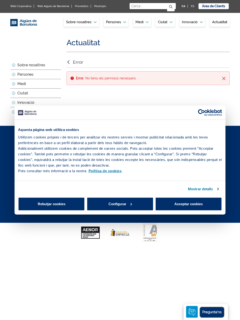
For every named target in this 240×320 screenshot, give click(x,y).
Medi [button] (139, 22)
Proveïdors (81, 6)
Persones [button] (113, 22)
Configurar (117, 204)
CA (183, 6)
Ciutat (22, 93)
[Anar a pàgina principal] (23, 23)
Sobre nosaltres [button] (78, 22)
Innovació (190, 22)
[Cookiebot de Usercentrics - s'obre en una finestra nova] (201, 112)
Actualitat (219, 22)
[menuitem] (81, 22)
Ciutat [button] (162, 22)
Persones (25, 74)
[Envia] (170, 7)
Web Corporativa (20, 6)
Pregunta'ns (211, 312)
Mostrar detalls (200, 189)
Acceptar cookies (188, 204)
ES (192, 6)
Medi (21, 84)
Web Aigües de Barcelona (53, 6)
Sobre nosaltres (31, 65)
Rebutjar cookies (51, 204)
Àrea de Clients (213, 6)
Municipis (100, 6)
